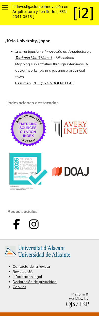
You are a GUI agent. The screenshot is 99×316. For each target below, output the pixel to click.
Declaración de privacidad (35, 281)
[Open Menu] (5, 7)
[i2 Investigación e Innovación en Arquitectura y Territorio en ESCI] (28, 146)
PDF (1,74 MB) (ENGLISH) (53, 83)
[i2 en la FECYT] (28, 189)
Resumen (23, 83)
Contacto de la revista (31, 266)
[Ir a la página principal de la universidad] (37, 258)
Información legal (27, 276)
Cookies (19, 287)
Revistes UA (22, 271)
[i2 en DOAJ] (70, 189)
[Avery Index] (70, 146)
